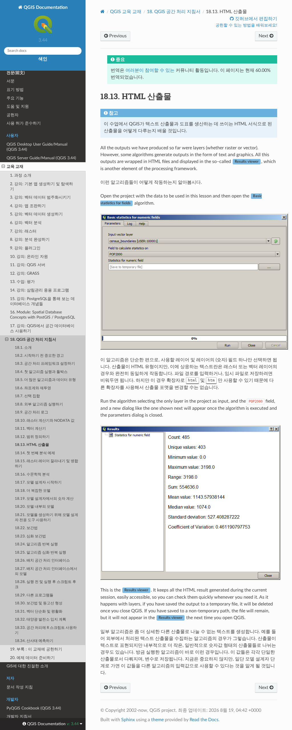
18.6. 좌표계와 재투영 (33, 388)
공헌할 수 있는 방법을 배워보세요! (246, 25)
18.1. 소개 (23, 348)
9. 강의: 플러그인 (25, 248)
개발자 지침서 (19, 716)
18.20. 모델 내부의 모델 (34, 507)
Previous (117, 36)
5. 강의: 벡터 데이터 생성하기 (36, 214)
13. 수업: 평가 (22, 282)
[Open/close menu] (3, 166)
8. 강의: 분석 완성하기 (30, 239)
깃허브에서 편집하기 (255, 19)
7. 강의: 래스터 (23, 231)
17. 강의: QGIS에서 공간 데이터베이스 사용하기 (42, 328)
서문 (11, 81)
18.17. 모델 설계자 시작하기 (38, 482)
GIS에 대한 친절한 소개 (27, 666)
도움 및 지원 (18, 106)
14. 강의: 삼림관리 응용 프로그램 (39, 290)
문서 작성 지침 (20, 687)
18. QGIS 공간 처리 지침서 (33, 339)
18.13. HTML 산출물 (32, 445)
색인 (42, 59)
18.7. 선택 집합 (27, 396)
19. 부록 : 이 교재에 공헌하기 (36, 649)
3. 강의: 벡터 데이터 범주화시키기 (40, 197)
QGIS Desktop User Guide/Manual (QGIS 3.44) (37, 147)
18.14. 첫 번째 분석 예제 (35, 453)
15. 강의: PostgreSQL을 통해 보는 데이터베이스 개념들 (42, 301)
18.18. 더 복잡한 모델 (32, 491)
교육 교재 (15, 166)
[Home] (102, 11)
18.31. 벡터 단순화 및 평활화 (38, 611)
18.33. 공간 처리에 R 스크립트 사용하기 (46, 630)
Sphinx (128, 719)
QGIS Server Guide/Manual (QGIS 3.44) (41, 158)
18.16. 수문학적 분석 (32, 474)
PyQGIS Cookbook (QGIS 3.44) (34, 708)
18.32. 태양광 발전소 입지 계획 (40, 619)
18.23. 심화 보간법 (30, 536)
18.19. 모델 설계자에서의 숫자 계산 (44, 499)
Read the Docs (204, 719)
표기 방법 (15, 89)
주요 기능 (15, 98)
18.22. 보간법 (26, 528)
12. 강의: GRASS (24, 273)
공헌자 (13, 115)
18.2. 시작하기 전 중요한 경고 (39, 356)
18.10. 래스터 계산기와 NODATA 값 (44, 421)
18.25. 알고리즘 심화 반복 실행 (40, 552)
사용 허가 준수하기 (24, 123)
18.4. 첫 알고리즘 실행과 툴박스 (41, 372)
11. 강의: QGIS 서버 (27, 265)
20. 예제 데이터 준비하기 (32, 658)
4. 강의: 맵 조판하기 (28, 206)
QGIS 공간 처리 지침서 (173, 11)
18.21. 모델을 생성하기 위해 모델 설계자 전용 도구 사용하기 (46, 517)
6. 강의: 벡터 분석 (26, 223)
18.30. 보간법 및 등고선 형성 (38, 603)
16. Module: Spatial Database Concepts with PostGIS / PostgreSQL (42, 314)
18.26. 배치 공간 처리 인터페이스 (42, 560)
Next (264, 36)
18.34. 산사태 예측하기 (34, 641)
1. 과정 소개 (20, 175)
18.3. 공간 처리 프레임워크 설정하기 (45, 364)
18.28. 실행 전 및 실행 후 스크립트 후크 (45, 584)
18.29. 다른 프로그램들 (34, 595)
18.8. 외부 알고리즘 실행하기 (39, 404)
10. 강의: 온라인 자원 (29, 256)
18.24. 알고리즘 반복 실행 (36, 544)
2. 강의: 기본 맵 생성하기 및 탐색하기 (41, 186)
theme (157, 719)
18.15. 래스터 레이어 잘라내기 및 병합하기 (46, 463)
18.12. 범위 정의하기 (32, 437)
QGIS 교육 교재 (125, 11)
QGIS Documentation (45, 7)
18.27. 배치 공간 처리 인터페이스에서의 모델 (46, 571)
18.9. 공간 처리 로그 (31, 412)
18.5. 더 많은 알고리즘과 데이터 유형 (45, 380)
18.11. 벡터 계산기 (30, 429)
